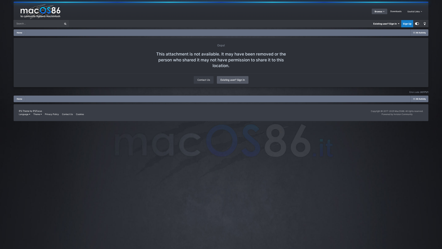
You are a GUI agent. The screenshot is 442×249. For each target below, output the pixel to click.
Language (24, 114)
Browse (378, 11)
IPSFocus (37, 111)
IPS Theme (24, 111)
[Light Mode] (424, 23)
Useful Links (413, 11)
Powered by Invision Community (397, 114)
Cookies (80, 114)
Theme (37, 114)
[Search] (65, 23)
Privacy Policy (52, 114)
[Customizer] (417, 23)
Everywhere (51, 23)
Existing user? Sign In (385, 23)
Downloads (396, 11)
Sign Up (407, 23)
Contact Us (203, 79)
